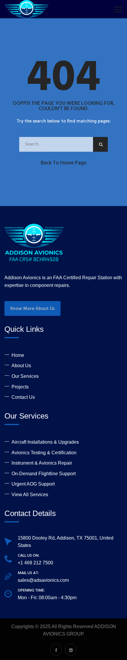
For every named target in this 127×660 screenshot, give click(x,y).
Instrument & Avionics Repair (42, 462)
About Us (21, 365)
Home (18, 355)
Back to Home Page (64, 163)
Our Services (25, 376)
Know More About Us (32, 309)
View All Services (30, 494)
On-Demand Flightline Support (44, 473)
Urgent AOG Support (33, 483)
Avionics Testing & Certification (44, 452)
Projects (20, 386)
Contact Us (23, 397)
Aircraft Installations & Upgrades (45, 442)
